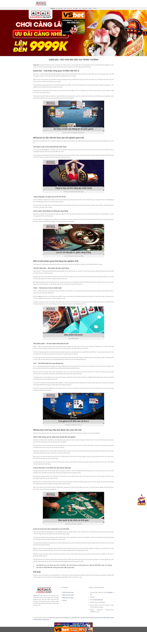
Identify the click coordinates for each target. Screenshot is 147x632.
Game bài (36, 595)
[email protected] (98, 599)
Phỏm (64, 8)
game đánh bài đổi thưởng (102, 617)
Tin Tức (95, 8)
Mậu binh (84, 8)
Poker (90, 8)
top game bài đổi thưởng (87, 617)
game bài (52, 617)
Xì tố (80, 8)
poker (39, 296)
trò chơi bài (44, 149)
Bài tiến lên (59, 8)
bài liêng (75, 8)
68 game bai (45, 619)
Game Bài (52, 8)
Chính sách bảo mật (67, 592)
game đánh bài (75, 617)
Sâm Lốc (69, 8)
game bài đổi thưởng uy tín (63, 617)
